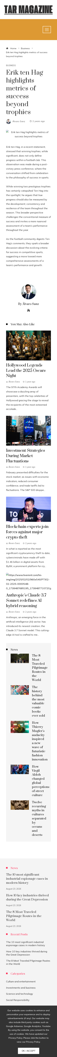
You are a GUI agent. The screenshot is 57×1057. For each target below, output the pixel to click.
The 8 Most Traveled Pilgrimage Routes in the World (40, 668)
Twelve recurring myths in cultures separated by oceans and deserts (39, 818)
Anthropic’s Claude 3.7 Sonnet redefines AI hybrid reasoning (26, 600)
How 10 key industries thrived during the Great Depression (27, 897)
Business (11, 65)
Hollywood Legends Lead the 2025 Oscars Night (26, 370)
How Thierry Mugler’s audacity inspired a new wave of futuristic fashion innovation (40, 741)
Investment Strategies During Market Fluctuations (25, 456)
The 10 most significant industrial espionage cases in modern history (27, 879)
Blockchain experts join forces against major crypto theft (27, 532)
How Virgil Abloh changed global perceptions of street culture (40, 781)
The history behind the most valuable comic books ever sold (38, 701)
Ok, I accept (28, 1050)
